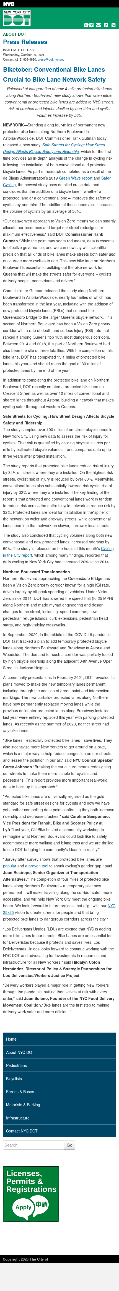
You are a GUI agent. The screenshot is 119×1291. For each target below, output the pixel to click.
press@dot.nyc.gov (51, 59)
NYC (8, 4)
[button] (89, 25)
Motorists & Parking (23, 1104)
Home (11, 1039)
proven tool (38, 866)
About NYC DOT (20, 1052)
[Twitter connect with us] (113, 25)
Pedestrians (16, 1065)
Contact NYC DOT (22, 1131)
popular (9, 866)
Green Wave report (75, 178)
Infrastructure (18, 1118)
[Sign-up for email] (98, 25)
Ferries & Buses (20, 1091)
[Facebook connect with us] (106, 25)
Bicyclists (14, 1078)
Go (69, 1145)
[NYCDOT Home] (17, 18)
